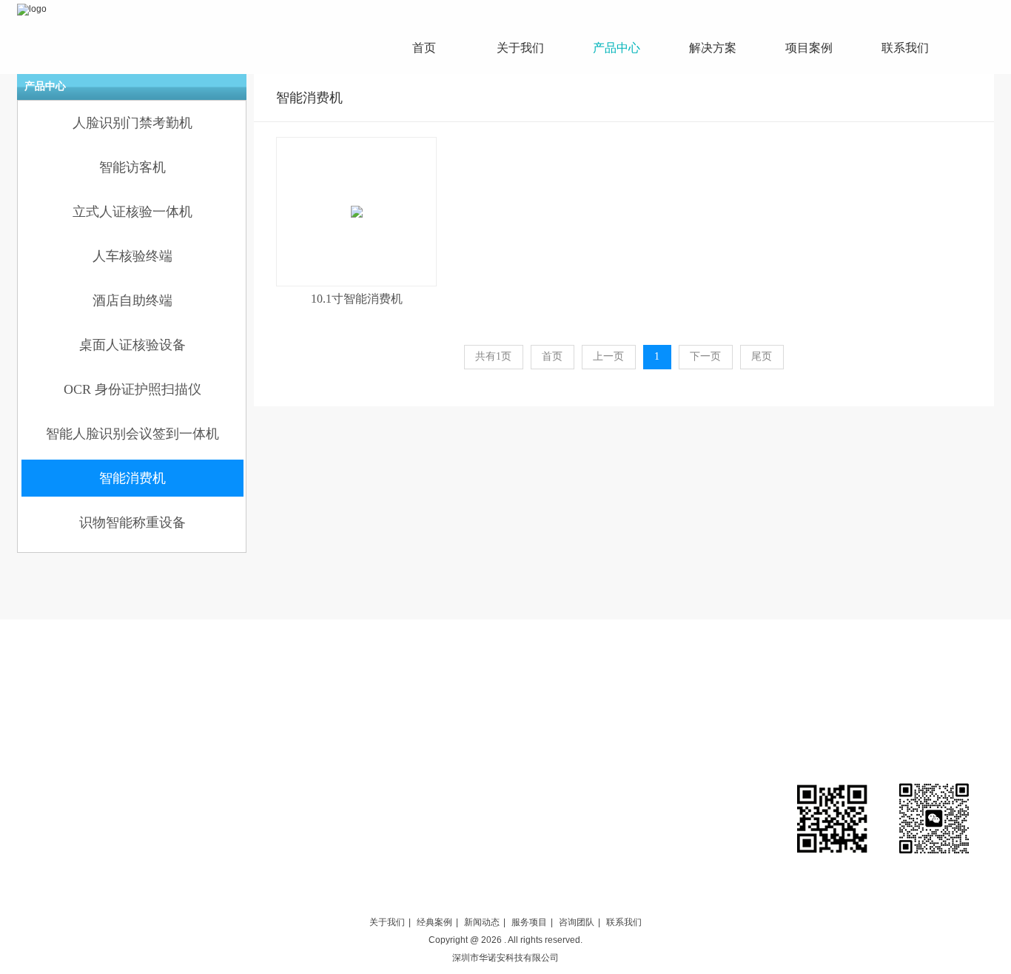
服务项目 (529, 922)
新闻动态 (482, 922)
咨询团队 (576, 922)
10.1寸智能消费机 (357, 298)
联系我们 (624, 922)
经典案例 (434, 922)
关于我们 (387, 922)
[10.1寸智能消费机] (356, 211)
